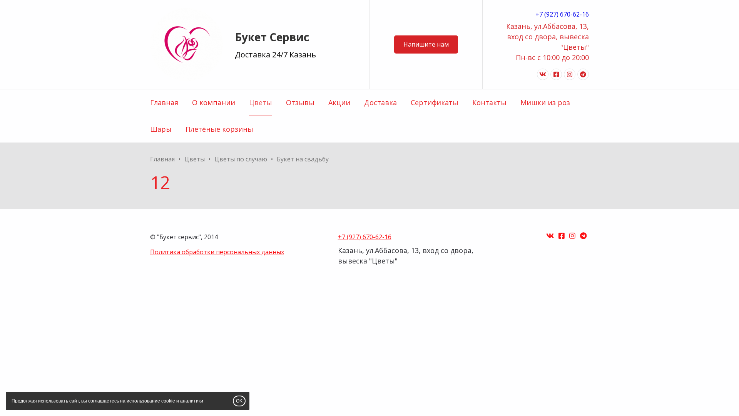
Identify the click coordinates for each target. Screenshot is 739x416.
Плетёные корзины (219, 129)
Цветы (260, 102)
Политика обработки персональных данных (217, 252)
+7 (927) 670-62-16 (562, 14)
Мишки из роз (545, 102)
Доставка (380, 102)
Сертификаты (434, 102)
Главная (164, 102)
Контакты (489, 102)
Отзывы (300, 102)
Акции (339, 102)
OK (239, 401)
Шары (161, 129)
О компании (213, 102)
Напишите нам (426, 44)
